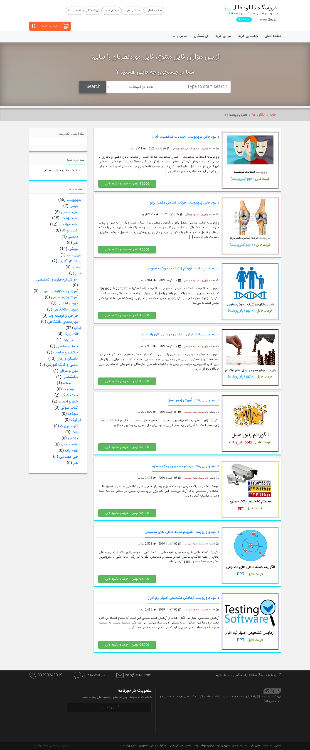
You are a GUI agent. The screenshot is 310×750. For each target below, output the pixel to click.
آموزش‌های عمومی (64, 297)
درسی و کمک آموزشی (62, 365)
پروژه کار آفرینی (69, 261)
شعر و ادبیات (68, 402)
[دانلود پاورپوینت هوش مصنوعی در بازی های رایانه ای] (250, 358)
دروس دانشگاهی (65, 310)
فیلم (78, 274)
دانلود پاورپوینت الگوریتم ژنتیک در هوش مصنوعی (183, 269)
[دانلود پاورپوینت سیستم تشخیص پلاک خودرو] (250, 490)
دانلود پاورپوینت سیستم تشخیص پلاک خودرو (185, 466)
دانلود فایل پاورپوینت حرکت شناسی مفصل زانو (184, 203)
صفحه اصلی (154, 10)
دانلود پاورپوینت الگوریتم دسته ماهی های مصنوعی (182, 532)
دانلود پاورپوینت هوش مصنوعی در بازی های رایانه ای (180, 334)
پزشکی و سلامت (65, 353)
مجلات (73, 414)
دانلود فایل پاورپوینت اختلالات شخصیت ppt (185, 137)
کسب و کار (70, 231)
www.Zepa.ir (269, 19)
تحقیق (76, 267)
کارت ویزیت (69, 426)
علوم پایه (71, 451)
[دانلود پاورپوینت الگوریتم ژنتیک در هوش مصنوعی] (250, 292)
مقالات (76, 432)
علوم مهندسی (190, 280)
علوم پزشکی (178, 149)
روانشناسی (70, 377)
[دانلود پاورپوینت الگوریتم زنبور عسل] (250, 424)
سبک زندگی (69, 395)
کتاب (77, 328)
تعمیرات (68, 340)
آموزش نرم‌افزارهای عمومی (59, 291)
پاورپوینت (203, 149)
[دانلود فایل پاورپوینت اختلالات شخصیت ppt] (250, 160)
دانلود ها (258, 115)
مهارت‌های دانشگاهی (62, 322)
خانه (273, 115)
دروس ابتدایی (67, 303)
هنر (75, 243)
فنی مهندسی (68, 457)
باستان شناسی (67, 346)
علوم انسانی (191, 149)
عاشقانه (68, 383)
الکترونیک (71, 334)
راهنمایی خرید (132, 10)
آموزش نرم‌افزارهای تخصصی (57, 280)
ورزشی (73, 249)
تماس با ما (74, 10)
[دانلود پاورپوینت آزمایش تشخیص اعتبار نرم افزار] (250, 621)
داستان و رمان (67, 359)
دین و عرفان (68, 371)
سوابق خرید (111, 10)
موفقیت (68, 389)
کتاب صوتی (69, 408)
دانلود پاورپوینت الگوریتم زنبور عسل (193, 400)
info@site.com (138, 675)
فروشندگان (92, 10)
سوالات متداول (93, 675)
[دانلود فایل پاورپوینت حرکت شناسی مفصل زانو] (250, 226)
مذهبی (73, 237)
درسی (73, 206)
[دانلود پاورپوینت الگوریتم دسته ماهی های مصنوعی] (250, 555)
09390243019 (49, 675)
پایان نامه (74, 255)
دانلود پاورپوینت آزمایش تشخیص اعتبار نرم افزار (183, 598)
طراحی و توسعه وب (63, 316)
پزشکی (73, 438)
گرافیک (76, 420)
